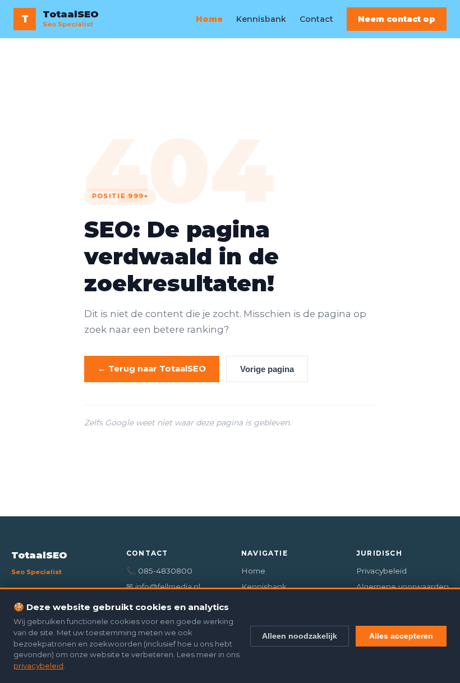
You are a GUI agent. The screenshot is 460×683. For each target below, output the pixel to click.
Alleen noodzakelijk (299, 635)
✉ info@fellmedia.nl (163, 586)
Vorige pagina (267, 369)
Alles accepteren (401, 635)
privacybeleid (38, 665)
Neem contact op (396, 19)
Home (209, 19)
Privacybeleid (381, 570)
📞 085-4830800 (159, 570)
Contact (316, 19)
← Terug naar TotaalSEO (152, 369)
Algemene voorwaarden (402, 586)
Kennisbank (261, 19)
